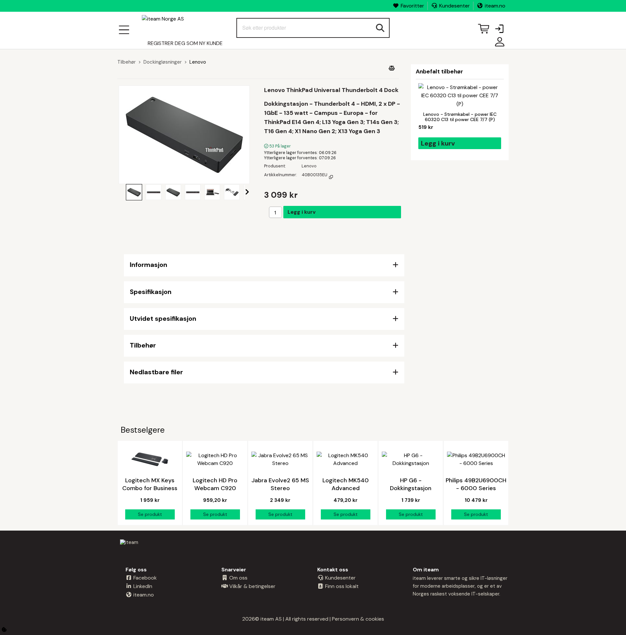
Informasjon (148, 264)
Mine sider (498, 44)
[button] (499, 29)
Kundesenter (454, 5)
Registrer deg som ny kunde (185, 43)
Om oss (237, 577)
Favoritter (412, 5)
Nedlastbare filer (156, 372)
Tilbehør (126, 62)
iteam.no (495, 5)
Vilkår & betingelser (252, 586)
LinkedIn (142, 586)
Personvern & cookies (358, 618)
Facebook (144, 577)
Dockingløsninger (162, 62)
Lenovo (197, 62)
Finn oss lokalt (341, 586)
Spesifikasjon (150, 291)
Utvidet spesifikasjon (163, 318)
